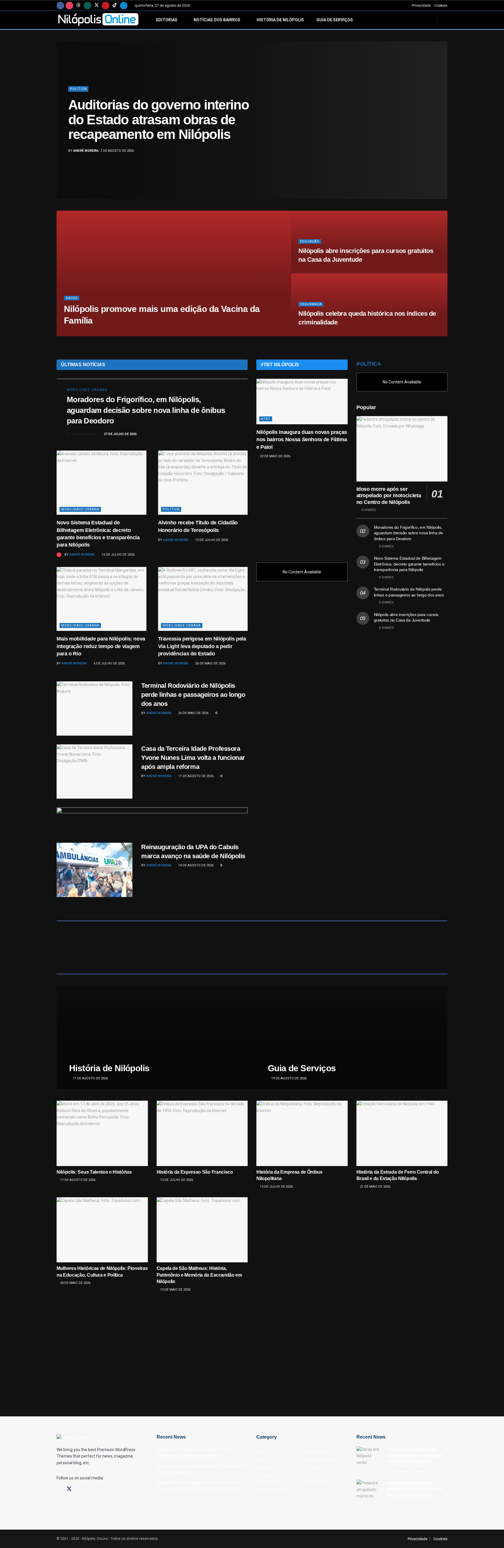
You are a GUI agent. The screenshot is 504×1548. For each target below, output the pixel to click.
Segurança (311, 304)
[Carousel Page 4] (440, 126)
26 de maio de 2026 (209, 663)
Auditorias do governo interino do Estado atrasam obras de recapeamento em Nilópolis (158, 119)
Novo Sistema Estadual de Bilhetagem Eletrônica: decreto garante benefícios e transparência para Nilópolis (409, 564)
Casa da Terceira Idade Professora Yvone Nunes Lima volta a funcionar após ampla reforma (193, 757)
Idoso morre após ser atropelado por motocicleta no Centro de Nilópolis (388, 495)
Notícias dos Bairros (217, 20)
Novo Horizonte (320, 1456)
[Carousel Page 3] (440, 120)
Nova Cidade (317, 1448)
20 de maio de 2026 (74, 1283)
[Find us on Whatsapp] (87, 6)
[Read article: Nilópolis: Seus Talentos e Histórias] (102, 1133)
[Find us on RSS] (99, 1489)
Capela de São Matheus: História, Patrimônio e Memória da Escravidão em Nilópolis (199, 1275)
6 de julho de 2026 (109, 663)
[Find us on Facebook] (60, 6)
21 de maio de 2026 (374, 1187)
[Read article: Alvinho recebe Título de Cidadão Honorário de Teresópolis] (203, 483)
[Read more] (230, 434)
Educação (309, 241)
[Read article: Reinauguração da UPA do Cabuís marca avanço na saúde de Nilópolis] (94, 870)
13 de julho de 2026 (211, 540)
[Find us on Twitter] (96, 6)
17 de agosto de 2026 (90, 1078)
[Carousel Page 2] (440, 114)
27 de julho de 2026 (119, 434)
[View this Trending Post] (59, 554)
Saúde (72, 298)
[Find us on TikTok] (114, 6)
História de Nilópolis (280, 20)
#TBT (265, 419)
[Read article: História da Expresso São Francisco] (202, 1133)
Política (78, 89)
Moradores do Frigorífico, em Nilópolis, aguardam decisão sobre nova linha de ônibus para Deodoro (146, 410)
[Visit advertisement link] (152, 819)
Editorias (166, 20)
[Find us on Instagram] (69, 6)
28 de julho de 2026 (318, 334)
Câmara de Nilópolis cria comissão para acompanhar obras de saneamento (415, 1455)
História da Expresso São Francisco (195, 1172)
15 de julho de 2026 (117, 554)
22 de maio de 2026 (274, 456)
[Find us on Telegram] (123, 6)
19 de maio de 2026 (174, 1290)
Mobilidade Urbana (87, 390)
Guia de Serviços (334, 20)
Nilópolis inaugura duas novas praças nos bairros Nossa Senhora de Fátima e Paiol (301, 439)
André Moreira (86, 151)
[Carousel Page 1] (440, 107)
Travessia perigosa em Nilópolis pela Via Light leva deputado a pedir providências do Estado (202, 646)
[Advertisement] (302, 507)
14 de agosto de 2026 (195, 865)
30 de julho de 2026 (117, 334)
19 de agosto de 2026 (288, 1078)
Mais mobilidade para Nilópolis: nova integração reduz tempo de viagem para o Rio (101, 646)
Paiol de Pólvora (321, 1463)
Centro (263, 1463)
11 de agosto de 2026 (195, 776)
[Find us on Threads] (78, 6)
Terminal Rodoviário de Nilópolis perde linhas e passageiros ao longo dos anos (193, 694)
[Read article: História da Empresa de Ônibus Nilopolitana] (302, 1133)
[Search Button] (445, 20)
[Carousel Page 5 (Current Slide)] (440, 133)
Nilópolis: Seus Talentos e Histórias (94, 1172)
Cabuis (263, 1456)
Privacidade (421, 6)
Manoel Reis (268, 1486)
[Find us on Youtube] (105, 6)
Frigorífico (266, 1479)
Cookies (440, 6)
